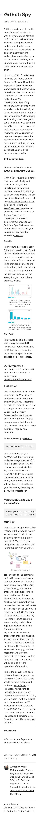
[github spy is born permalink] (2, 159)
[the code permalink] (2, 335)
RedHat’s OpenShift (14, 225)
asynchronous (26, 585)
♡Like (32, 755)
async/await (20, 685)
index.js (27, 438)
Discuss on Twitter (11, 755)
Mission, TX (20, 82)
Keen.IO (27, 211)
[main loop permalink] (2, 522)
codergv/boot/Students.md (17, 379)
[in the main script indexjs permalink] (2, 438)
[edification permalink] (2, 387)
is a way (29, 709)
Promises (8, 689)
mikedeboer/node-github (21, 201)
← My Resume (11, 804)
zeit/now (18, 235)
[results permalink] (2, 241)
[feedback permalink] (2, 731)
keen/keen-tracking (14, 208)
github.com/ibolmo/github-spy (19, 171)
